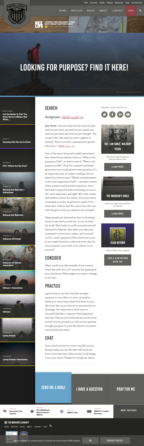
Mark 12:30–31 (66, 146)
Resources (119, 2)
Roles (91, 10)
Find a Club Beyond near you (117, 260)
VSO (86, 2)
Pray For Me (126, 389)
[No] (140, 440)
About (104, 10)
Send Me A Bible (53, 387)
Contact (117, 10)
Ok (90, 440)
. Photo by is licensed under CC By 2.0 (128, 92)
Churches (93, 2)
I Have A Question (89, 389)
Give (131, 10)
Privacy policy (115, 440)
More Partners (129, 410)
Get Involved (136, 2)
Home (62, 10)
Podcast (110, 2)
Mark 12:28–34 (72, 117)
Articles (76, 10)
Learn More (118, 167)
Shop (127, 2)
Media (102, 2)
